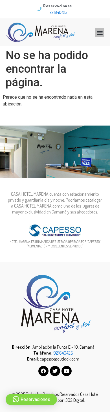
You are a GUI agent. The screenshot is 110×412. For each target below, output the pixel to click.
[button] (99, 32)
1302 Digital (74, 400)
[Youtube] (66, 371)
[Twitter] (55, 371)
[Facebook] (43, 371)
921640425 (58, 12)
